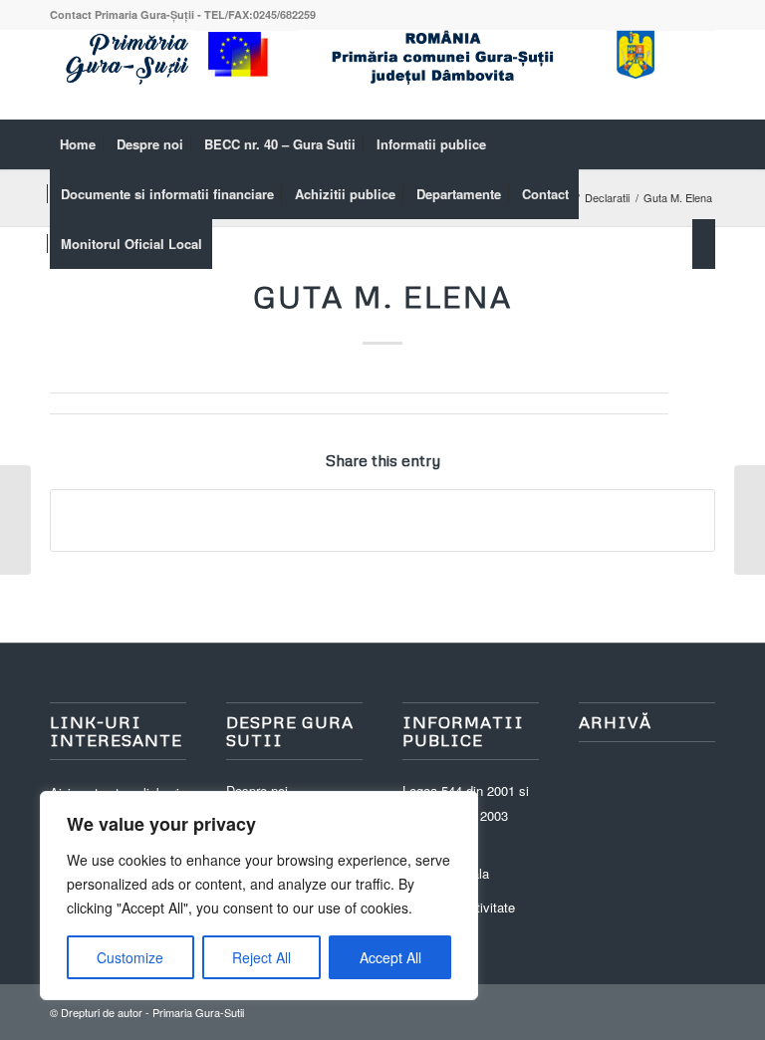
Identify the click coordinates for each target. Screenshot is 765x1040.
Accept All (390, 957)
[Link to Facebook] (700, 75)
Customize (130, 957)
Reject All (261, 957)
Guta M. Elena (382, 296)
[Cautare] (703, 244)
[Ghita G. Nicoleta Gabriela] (15, 520)
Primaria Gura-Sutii (198, 1012)
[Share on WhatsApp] (382, 520)
